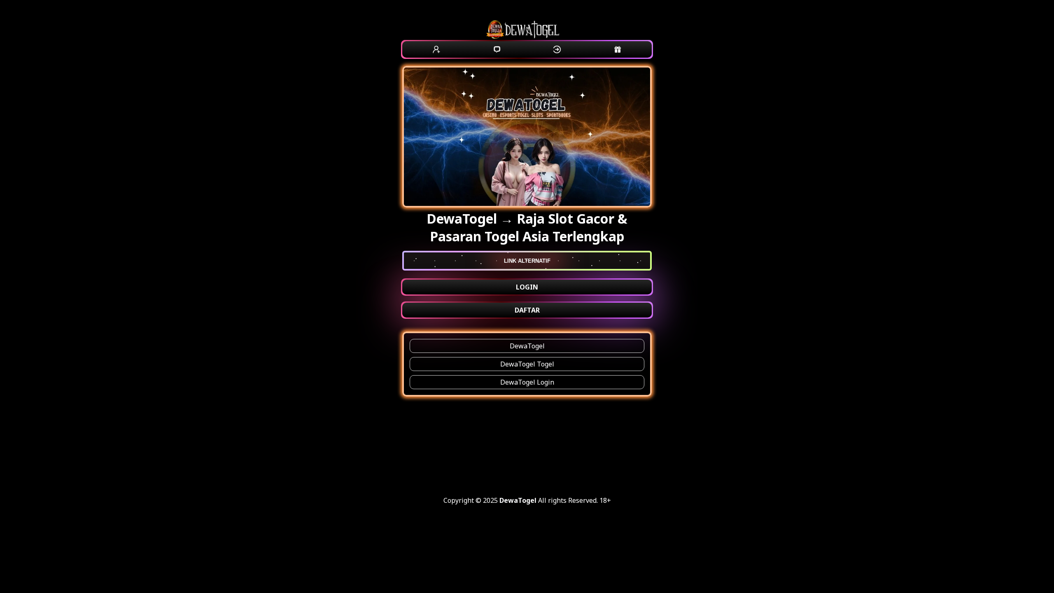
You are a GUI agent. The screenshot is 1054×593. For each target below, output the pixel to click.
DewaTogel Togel (527, 364)
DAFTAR (527, 310)
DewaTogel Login (527, 382)
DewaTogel (527, 345)
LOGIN (527, 287)
